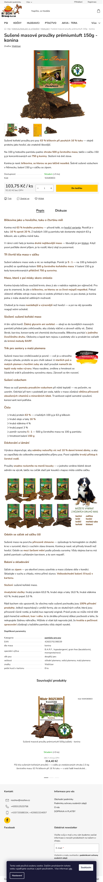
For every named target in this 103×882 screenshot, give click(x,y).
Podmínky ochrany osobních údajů (70, 803)
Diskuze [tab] (61, 210)
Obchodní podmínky (12, 2)
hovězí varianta (72, 227)
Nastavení (17, 875)
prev (6, 736)
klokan (85, 243)
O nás (57, 807)
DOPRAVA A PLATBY (65, 811)
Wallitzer (16, 46)
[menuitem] (6, 23)
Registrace (92, 2)
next (97, 736)
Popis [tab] (40, 210)
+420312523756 (19, 806)
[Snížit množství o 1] (38, 188)
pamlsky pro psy (53, 637)
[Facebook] (7, 820)
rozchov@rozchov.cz (20, 800)
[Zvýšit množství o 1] (51, 188)
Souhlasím (86, 867)
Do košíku (76, 188)
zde (70, 868)
